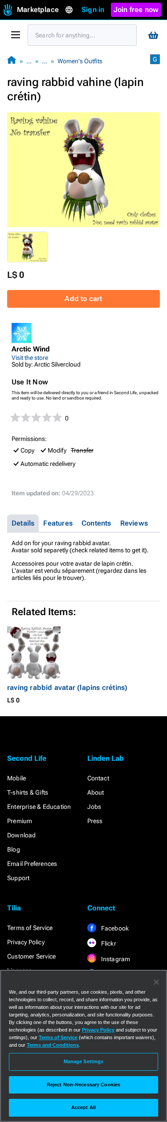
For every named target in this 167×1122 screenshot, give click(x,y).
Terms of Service (30, 927)
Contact (98, 778)
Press (95, 820)
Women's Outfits (79, 61)
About (95, 792)
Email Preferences (32, 863)
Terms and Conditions (53, 1045)
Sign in (92, 9)
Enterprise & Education (39, 806)
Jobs (94, 806)
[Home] (11, 61)
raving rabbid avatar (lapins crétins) (67, 687)
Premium (19, 820)
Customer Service (31, 956)
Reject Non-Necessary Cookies (83, 1084)
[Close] (156, 982)
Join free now (136, 9)
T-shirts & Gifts (27, 792)
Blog (13, 849)
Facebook (114, 928)
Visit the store (30, 357)
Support (18, 877)
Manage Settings (84, 1061)
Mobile (16, 778)
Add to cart (83, 298)
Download (21, 835)
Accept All (83, 1107)
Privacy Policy (26, 942)
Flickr (108, 943)
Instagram (115, 959)
